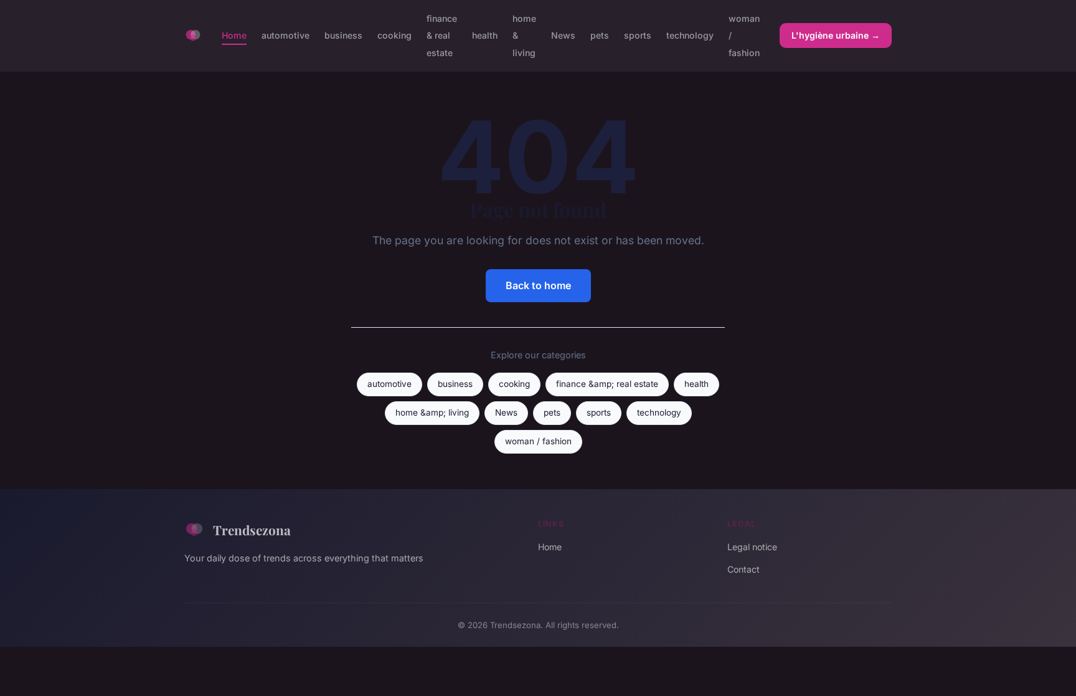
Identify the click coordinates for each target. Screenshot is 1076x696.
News (563, 35)
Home (234, 35)
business (343, 35)
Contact (743, 569)
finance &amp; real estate (607, 384)
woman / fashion (538, 441)
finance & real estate (442, 35)
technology (690, 35)
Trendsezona (252, 529)
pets (599, 35)
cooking (394, 35)
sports (637, 35)
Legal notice (752, 546)
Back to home (538, 285)
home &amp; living (432, 412)
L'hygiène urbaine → (835, 35)
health (485, 35)
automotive (285, 35)
